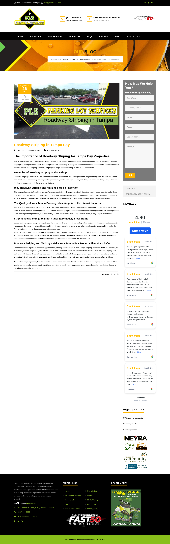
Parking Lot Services (73, 495)
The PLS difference (72, 509)
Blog (117, 37)
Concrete (131, 188)
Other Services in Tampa (138, 194)
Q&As (89, 495)
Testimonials (70, 500)
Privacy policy (92, 509)
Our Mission (92, 491)
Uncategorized (84, 59)
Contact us (133, 37)
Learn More (30, 503)
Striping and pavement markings (80, 164)
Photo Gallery (92, 500)
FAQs (89, 37)
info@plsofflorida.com (52, 3)
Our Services (55, 37)
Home (20, 37)
